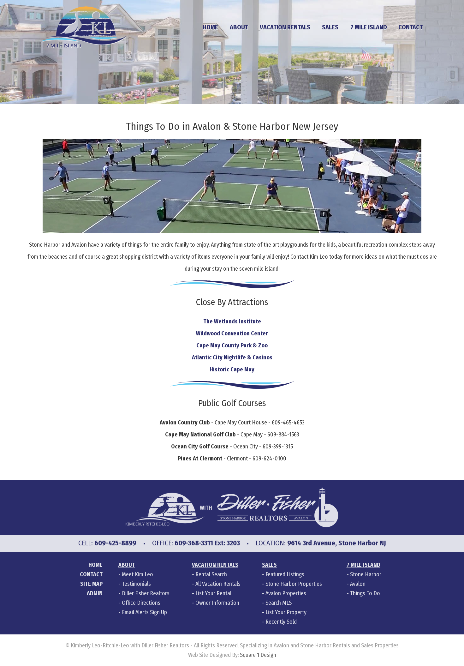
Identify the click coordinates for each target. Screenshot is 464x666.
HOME (210, 27)
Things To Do (365, 593)
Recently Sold (281, 621)
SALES (330, 27)
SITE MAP (91, 583)
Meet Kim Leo (137, 574)
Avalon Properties (285, 593)
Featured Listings (284, 574)
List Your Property (285, 612)
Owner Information (217, 602)
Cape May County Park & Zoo (232, 345)
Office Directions (141, 602)
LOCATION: (321, 543)
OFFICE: (196, 543)
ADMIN (95, 593)
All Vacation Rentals (218, 583)
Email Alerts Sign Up (144, 612)
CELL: (107, 543)
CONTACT (91, 574)
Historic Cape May (232, 369)
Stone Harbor (365, 574)
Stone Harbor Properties (293, 583)
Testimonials (136, 583)
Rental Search (211, 574)
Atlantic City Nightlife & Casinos (232, 357)
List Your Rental (213, 593)
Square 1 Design (258, 654)
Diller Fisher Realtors (146, 593)
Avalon (358, 583)
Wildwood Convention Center (232, 333)
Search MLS (278, 602)
